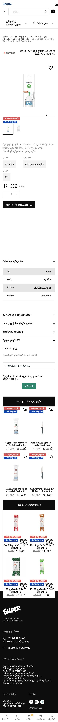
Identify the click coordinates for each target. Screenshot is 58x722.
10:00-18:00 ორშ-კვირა (16, 641)
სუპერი (7, 700)
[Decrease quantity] (6, 194)
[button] (25, 410)
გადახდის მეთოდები (14, 670)
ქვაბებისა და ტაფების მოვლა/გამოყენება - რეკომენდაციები (27, 682)
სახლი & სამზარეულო (13, 23)
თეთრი (47, 279)
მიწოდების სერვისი (14, 668)
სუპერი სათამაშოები (14, 703)
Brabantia (46, 295)
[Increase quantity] (16, 194)
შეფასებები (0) (11, 340)
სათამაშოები (40, 23)
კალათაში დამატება (17, 205)
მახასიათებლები (13, 261)
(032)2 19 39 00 (16, 638)
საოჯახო (33, 36)
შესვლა (29, 385)
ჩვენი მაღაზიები (12, 705)
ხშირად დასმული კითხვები (18, 665)
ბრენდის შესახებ (13, 332)
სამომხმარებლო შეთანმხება (19, 673)
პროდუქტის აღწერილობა (18, 323)
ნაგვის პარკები (21, 39)
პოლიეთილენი (42, 287)
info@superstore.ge (19, 647)
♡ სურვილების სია (13, 678)
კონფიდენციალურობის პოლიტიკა (22, 675)
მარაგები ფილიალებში (17, 315)
